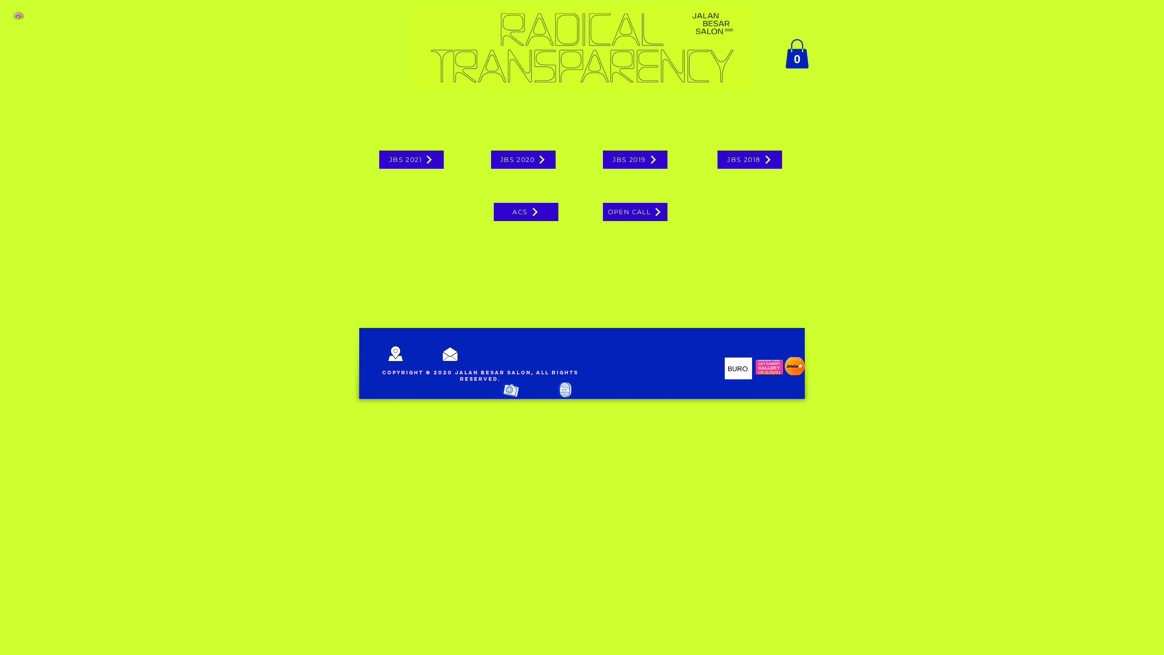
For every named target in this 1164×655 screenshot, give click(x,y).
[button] (18, 15)
